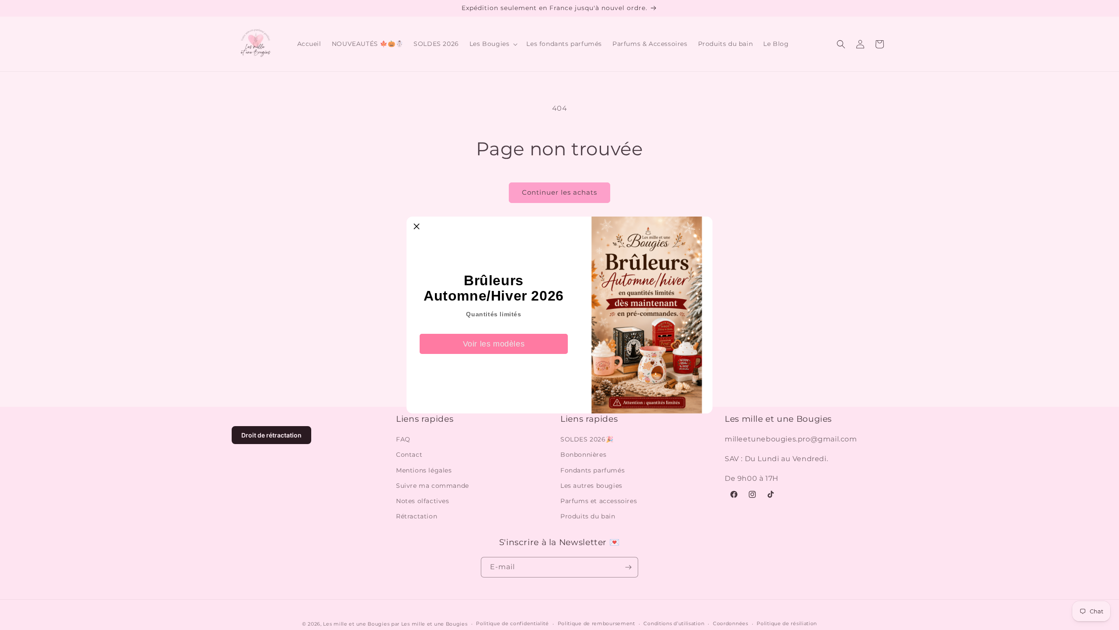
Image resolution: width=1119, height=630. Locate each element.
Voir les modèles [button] (494, 344)
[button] (416, 226)
